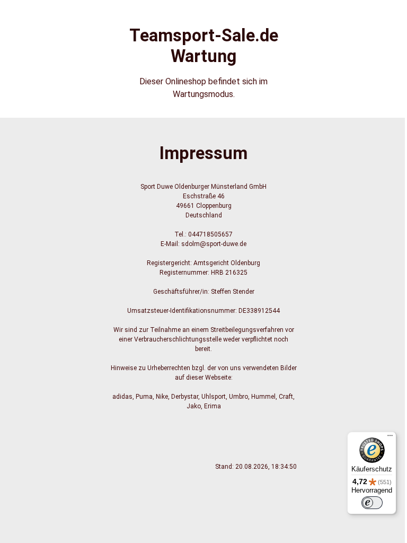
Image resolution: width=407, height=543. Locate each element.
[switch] (372, 502)
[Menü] (390, 438)
